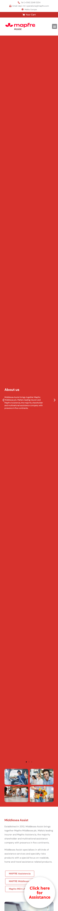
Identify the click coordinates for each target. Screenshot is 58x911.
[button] (54, 26)
